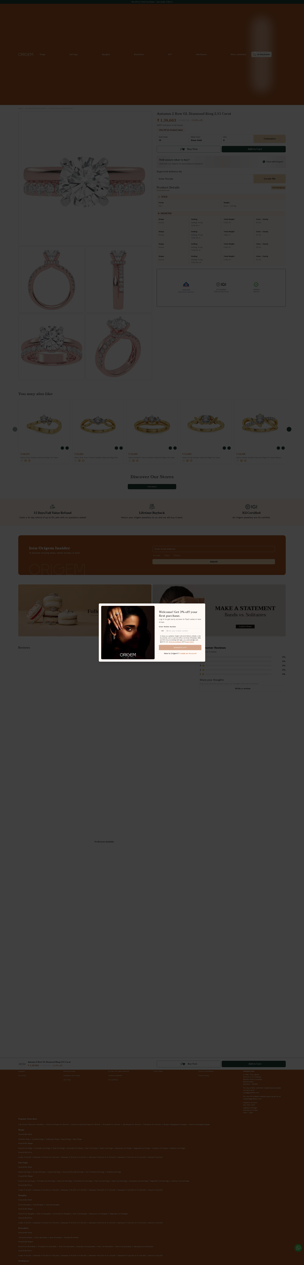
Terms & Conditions (175, 642)
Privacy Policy (189, 642)
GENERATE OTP (180, 647)
